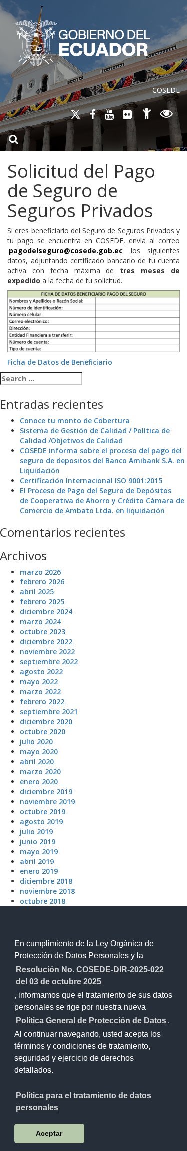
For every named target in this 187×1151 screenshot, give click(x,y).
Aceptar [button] (49, 1133)
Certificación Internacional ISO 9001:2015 (91, 480)
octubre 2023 (42, 631)
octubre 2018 (42, 901)
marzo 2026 (40, 571)
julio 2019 (36, 831)
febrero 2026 (42, 581)
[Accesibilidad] (146, 115)
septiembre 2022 (49, 661)
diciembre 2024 (46, 611)
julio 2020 (36, 741)
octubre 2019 (42, 811)
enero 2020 (39, 781)
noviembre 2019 (47, 801)
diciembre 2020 (46, 721)
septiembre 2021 (49, 711)
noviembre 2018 (47, 891)
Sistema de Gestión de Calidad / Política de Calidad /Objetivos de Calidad (95, 435)
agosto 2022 (41, 671)
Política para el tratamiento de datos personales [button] (83, 1101)
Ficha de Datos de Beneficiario (59, 362)
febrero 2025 (42, 601)
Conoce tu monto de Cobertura (75, 420)
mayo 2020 (39, 751)
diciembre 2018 (46, 881)
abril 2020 (37, 761)
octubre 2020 (42, 731)
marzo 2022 (40, 691)
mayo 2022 (39, 681)
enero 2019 (39, 871)
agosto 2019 (41, 821)
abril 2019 (37, 861)
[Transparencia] (166, 115)
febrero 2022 (42, 701)
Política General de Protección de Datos (91, 1020)
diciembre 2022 (46, 641)
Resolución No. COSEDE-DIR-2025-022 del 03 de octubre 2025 (90, 975)
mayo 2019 (39, 851)
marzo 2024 (40, 621)
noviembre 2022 (47, 651)
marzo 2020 (40, 771)
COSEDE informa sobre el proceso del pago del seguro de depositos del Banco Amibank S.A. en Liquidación (102, 460)
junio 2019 (37, 841)
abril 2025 (37, 591)
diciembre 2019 (46, 791)
